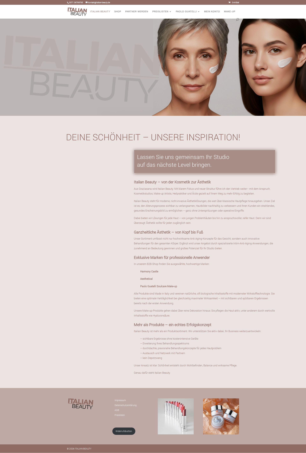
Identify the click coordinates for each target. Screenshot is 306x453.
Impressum (120, 400)
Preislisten (160, 11)
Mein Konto (212, 11)
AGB (117, 410)
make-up (229, 11)
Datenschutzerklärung (126, 405)
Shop (117, 11)
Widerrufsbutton (124, 431)
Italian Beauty (100, 11)
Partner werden (136, 11)
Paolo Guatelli (186, 11)
